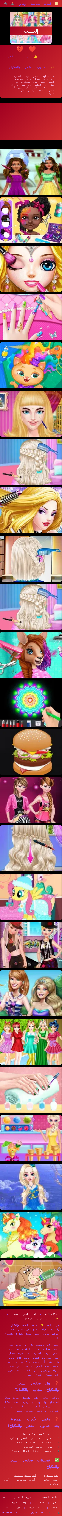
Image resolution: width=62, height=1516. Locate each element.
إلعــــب (31, 31)
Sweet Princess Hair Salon (34, 1442)
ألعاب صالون (50, 1479)
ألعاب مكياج (51, 1475)
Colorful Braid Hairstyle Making (32, 1451)
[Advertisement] (31, 121)
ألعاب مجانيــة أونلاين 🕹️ (31, 4)
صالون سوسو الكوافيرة (38, 1446)
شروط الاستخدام (22, 1497)
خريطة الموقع (36, 1507)
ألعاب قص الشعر (25, 1475)
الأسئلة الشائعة (12, 1507)
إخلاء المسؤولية (18, 1502)
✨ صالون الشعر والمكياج (41, 1318)
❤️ (32, 49)
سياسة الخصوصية (49, 1497)
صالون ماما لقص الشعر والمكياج (31, 1438)
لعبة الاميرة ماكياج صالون (36, 1434)
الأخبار (54, 1507)
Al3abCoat (51, 1314)
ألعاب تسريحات (26, 1479)
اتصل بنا (39, 1502)
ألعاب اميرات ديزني (24, 1314)
